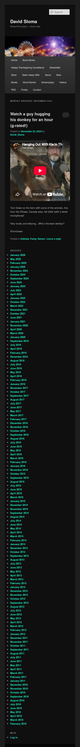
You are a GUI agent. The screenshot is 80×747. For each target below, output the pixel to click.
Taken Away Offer (31, 74)
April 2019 (16, 348)
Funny (33, 238)
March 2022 (16, 305)
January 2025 (17, 266)
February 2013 (18, 583)
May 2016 (15, 450)
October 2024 (17, 274)
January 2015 (17, 501)
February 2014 (18, 540)
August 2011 (17, 653)
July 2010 (15, 704)
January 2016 (17, 466)
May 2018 (15, 372)
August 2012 (17, 606)
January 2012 (17, 634)
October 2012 (17, 598)
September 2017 (19, 395)
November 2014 (19, 509)
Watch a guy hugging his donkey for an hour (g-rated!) (31, 119)
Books (14, 82)
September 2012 (19, 602)
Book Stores (29, 60)
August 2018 (17, 360)
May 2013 (15, 571)
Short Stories (29, 82)
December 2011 (19, 638)
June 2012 (16, 614)
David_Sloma (17, 134)
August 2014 (17, 516)
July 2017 (15, 403)
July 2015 (15, 485)
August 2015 (17, 481)
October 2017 (17, 391)
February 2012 (18, 630)
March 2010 (16, 719)
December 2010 (19, 684)
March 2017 (16, 415)
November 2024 (19, 270)
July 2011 (15, 657)
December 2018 (19, 356)
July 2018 (15, 364)
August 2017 (17, 399)
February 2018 (18, 380)
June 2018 (16, 368)
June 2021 (16, 317)
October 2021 (17, 313)
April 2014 (16, 532)
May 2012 (15, 618)
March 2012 (16, 626)
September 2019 (19, 341)
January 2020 (17, 337)
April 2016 (16, 454)
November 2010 (19, 688)
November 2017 (19, 388)
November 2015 (19, 469)
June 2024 (16, 282)
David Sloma (23, 21)
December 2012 (19, 591)
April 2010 (16, 716)
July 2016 (15, 442)
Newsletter (55, 67)
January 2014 (17, 544)
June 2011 (16, 661)
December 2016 (19, 423)
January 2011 (17, 680)
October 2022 (17, 302)
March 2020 (16, 333)
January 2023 (17, 298)
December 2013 (19, 548)
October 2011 (17, 645)
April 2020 (16, 329)
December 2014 (19, 505)
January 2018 (17, 384)
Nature (41, 238)
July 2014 (15, 520)
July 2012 (15, 610)
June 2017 (16, 407)
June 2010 (16, 708)
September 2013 (19, 555)
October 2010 (17, 692)
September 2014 (19, 513)
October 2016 (17, 430)
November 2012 (19, 594)
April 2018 (16, 376)
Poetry (24, 89)
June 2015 (16, 489)
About (48, 74)
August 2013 (17, 559)
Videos (62, 82)
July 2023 (15, 290)
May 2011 (15, 665)
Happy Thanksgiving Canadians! (27, 67)
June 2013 (16, 567)
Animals (24, 238)
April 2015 (16, 493)
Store (14, 74)
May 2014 (15, 528)
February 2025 (18, 263)
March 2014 (16, 536)
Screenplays (47, 82)
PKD (13, 89)
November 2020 (19, 325)
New (58, 74)
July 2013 (15, 563)
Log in (14, 737)
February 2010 (18, 723)
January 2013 (17, 587)
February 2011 (18, 677)
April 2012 (16, 622)
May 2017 (15, 411)
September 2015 (19, 477)
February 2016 (18, 462)
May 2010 (15, 712)
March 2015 (16, 497)
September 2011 (19, 649)
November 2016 (19, 427)
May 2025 (15, 259)
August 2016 (17, 438)
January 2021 (17, 321)
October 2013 (17, 552)
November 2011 (19, 641)
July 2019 (15, 345)
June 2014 (16, 524)
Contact (37, 89)
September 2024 (19, 278)
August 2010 (17, 700)
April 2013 (16, 575)
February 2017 (18, 419)
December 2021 (19, 309)
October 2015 (17, 473)
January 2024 (17, 286)
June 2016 (16, 446)
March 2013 (16, 579)
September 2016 (19, 434)
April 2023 (16, 294)
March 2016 (16, 458)
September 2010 (19, 696)
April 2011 (16, 669)
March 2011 (16, 673)
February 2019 (18, 352)
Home (14, 60)
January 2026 (17, 255)
